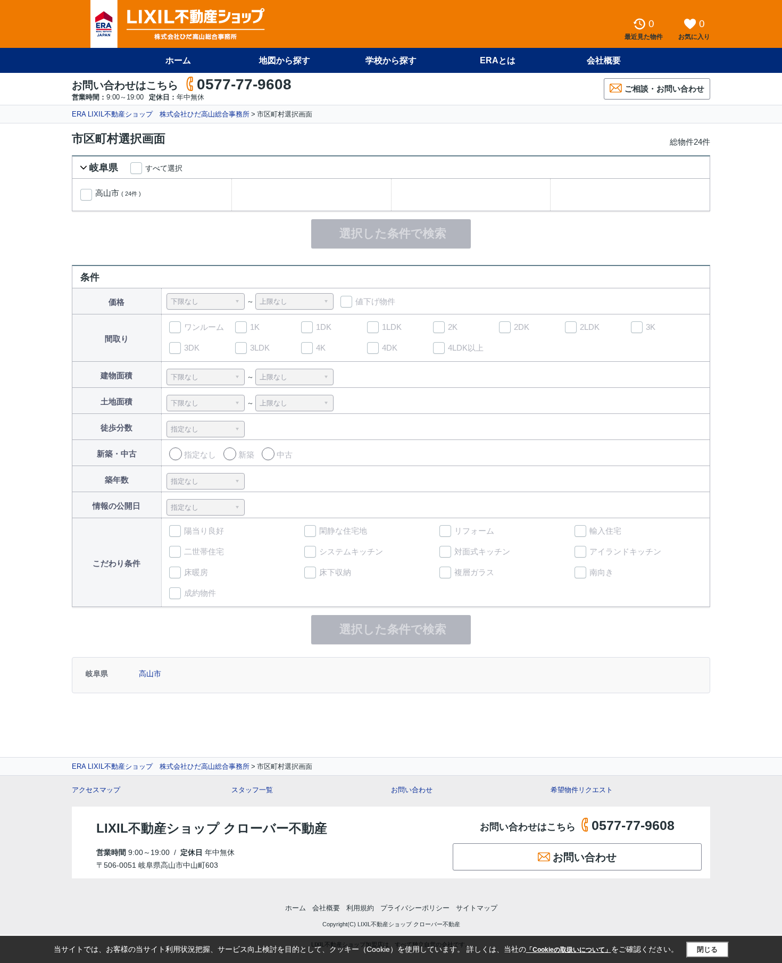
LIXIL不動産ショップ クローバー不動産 (211, 828)
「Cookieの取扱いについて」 (568, 949)
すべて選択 (163, 168)
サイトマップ (476, 908)
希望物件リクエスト (582, 790)
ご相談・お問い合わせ (664, 88)
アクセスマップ (96, 790)
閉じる (707, 949)
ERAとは (497, 60)
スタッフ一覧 (252, 790)
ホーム (178, 60)
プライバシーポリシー (415, 908)
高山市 (118, 193)
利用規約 (360, 908)
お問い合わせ (411, 790)
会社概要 (604, 60)
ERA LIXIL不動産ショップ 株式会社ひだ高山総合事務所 (160, 114)
